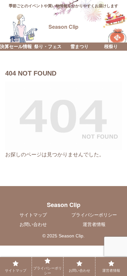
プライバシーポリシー (94, 214)
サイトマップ (33, 214)
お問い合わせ (33, 224)
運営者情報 (94, 224)
